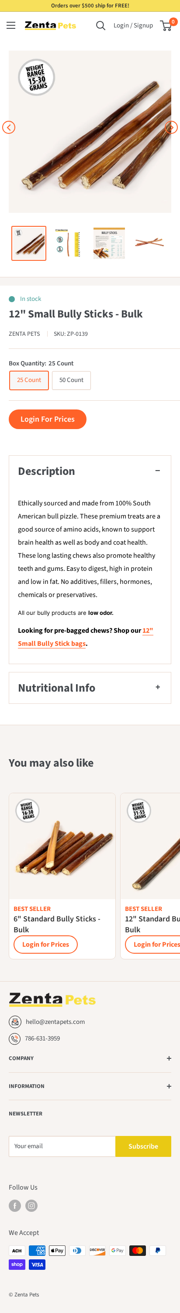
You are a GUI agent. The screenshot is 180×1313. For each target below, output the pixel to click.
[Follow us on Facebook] (15, 1206)
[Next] (171, 127)
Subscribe (143, 1146)
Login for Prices (45, 944)
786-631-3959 (42, 1038)
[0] (166, 25)
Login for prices (48, 419)
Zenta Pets (25, 334)
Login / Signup (133, 25)
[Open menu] (11, 25)
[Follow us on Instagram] (31, 1206)
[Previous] (8, 127)
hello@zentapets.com (55, 1022)
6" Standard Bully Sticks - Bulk (57, 924)
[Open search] (101, 26)
